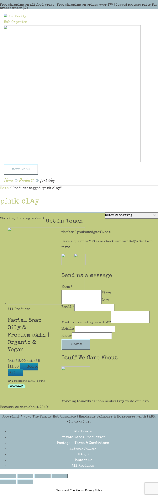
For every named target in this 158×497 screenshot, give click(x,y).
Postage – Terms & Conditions (83, 443)
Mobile (68, 329)
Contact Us (83, 460)
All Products (83, 466)
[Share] (25, 476)
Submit (76, 344)
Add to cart (23, 369)
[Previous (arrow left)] (8, 481)
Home (4, 188)
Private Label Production (83, 437)
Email (67, 307)
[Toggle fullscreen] (42, 476)
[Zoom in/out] (59, 476)
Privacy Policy (83, 449)
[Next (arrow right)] (25, 481)
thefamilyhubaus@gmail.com (86, 232)
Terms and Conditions (69, 490)
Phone (66, 335)
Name (67, 287)
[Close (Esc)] (8, 476)
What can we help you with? (86, 322)
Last (105, 300)
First (106, 293)
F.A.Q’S (83, 454)
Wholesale (83, 431)
